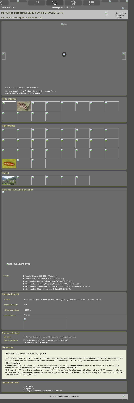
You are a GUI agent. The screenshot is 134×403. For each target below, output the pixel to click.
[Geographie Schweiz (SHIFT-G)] (73, 2)
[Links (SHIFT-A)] (109, 1)
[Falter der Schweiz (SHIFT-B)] (54, 2)
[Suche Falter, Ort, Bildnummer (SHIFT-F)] (36, 5)
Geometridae (120, 13)
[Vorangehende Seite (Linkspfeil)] (4, 2)
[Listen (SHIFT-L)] (91, 2)
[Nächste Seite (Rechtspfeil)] (124, 1)
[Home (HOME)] (18, 1)
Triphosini (119, 17)
